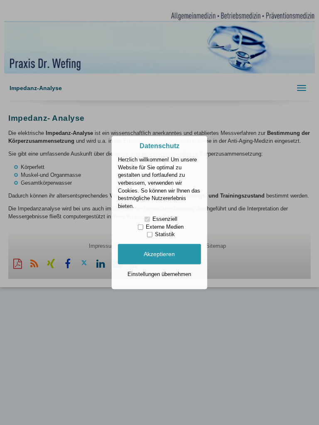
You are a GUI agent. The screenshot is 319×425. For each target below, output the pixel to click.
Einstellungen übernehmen (159, 274)
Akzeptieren (159, 254)
